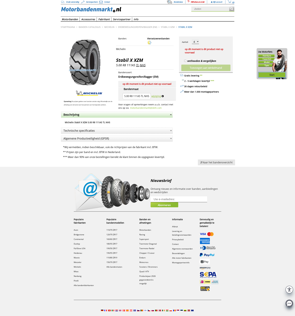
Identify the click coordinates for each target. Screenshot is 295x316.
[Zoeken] (231, 9)
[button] (289, 289)
